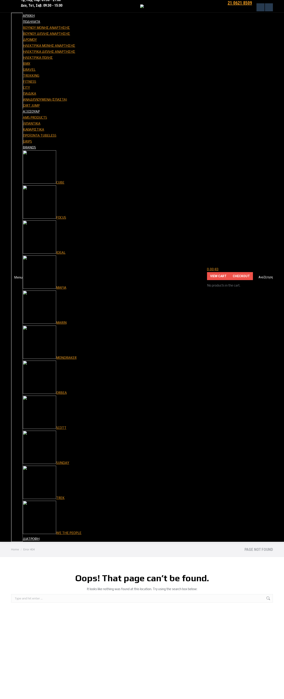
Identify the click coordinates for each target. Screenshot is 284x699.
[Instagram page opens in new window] (269, 7)
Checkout (241, 276)
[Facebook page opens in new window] (260, 7)
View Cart (218, 276)
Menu (18, 277)
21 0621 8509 (240, 3)
